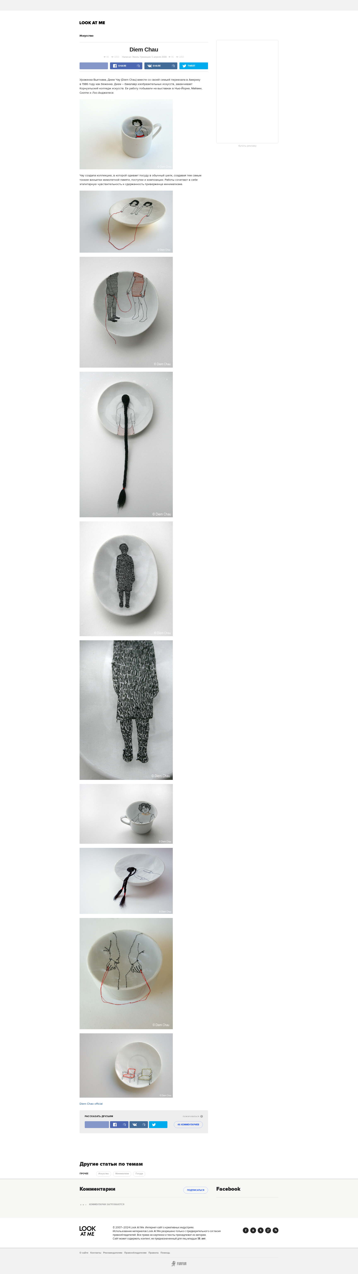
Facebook (246, 1230)
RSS (275, 1230)
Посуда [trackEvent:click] (139, 1173)
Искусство (86, 36)
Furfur (179, 1263)
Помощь (165, 1252)
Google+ (268, 1230)
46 (107, 57)
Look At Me (92, 22)
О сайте (84, 1252)
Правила (153, 1252)
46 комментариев (188, 1124)
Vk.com (253, 1230)
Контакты (95, 1252)
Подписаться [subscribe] (195, 1190)
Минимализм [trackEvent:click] (122, 1173)
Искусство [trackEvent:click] (103, 1173)
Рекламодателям (112, 1252)
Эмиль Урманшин (141, 57)
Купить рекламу (247, 146)
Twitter (261, 1230)
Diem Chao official (91, 1104)
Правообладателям (135, 1252)
